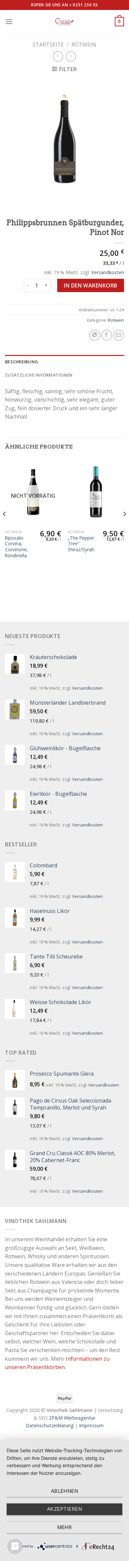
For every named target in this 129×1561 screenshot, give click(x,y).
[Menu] (9, 21)
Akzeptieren (64, 1509)
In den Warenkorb (90, 285)
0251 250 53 (85, 5)
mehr (64, 1527)
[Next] (124, 527)
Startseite (48, 44)
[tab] (64, 361)
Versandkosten (107, 272)
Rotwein (83, 44)
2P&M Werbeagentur (72, 1418)
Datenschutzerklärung (50, 1425)
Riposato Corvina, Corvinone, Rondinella (16, 547)
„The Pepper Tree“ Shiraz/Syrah (81, 544)
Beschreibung (21, 362)
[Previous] (4, 527)
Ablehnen (64, 1491)
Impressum (91, 1425)
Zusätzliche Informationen (38, 375)
